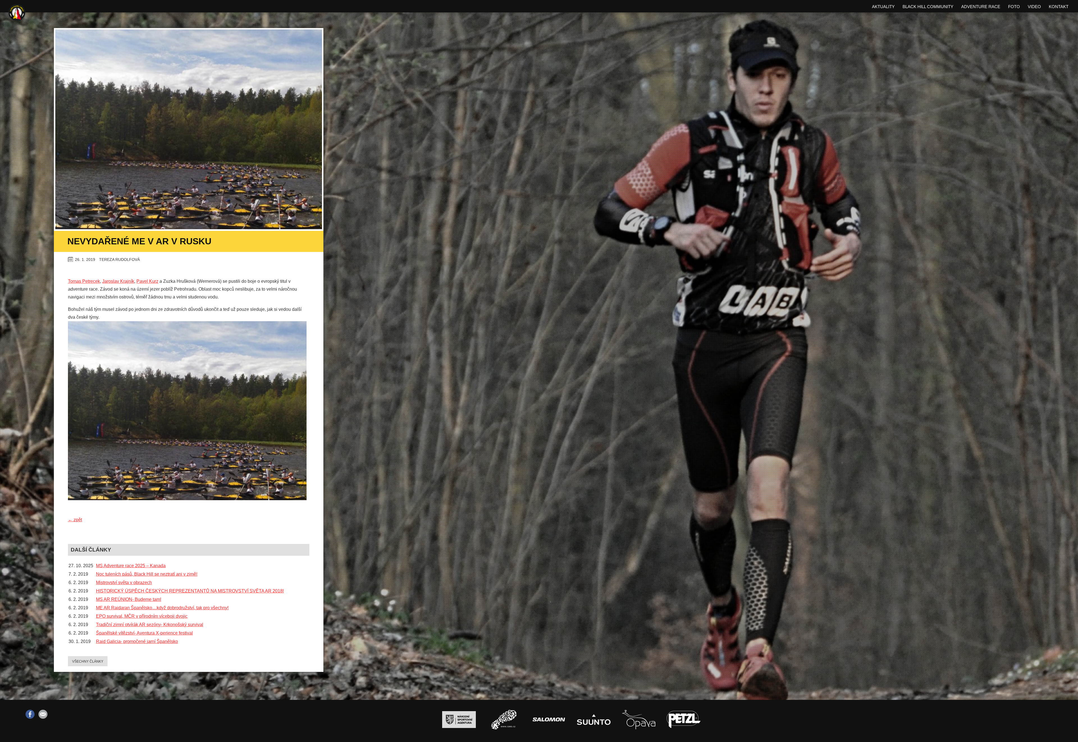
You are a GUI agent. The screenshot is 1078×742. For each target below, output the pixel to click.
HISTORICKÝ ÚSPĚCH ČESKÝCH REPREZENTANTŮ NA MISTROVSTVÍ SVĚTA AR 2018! (190, 591)
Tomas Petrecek (84, 281)
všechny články (87, 661)
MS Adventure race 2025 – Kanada (131, 565)
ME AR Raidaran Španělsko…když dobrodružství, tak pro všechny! (162, 607)
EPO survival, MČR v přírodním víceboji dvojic (142, 616)
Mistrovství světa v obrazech (124, 582)
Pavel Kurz (147, 281)
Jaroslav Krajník (118, 281)
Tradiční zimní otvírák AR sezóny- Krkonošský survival (149, 624)
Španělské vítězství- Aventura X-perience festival (144, 633)
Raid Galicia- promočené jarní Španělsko (137, 641)
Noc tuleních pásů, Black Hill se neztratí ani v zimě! (146, 574)
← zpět (75, 519)
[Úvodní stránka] (16, 13)
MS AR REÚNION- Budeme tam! (128, 599)
